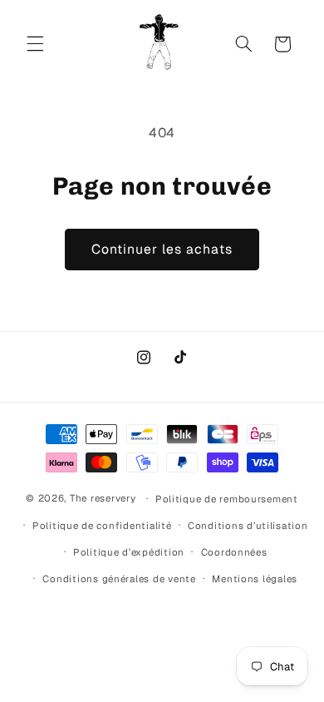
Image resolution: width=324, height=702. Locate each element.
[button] (35, 44)
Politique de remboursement (226, 498)
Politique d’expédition (128, 552)
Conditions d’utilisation (248, 525)
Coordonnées (234, 552)
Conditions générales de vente (118, 578)
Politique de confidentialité (102, 525)
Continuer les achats (162, 249)
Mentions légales (254, 578)
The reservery (103, 498)
